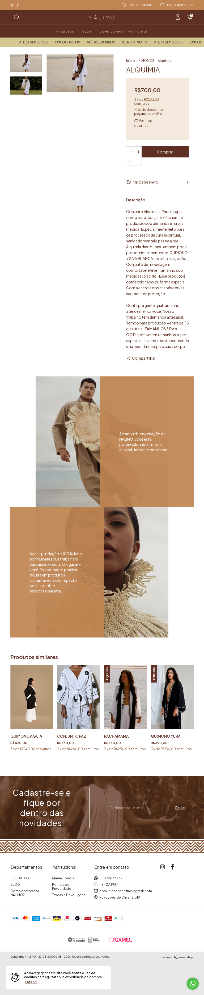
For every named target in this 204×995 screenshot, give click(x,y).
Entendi (31, 982)
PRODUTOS (65, 31)
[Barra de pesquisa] (16, 18)
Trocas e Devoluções (69, 895)
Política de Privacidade (61, 887)
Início (130, 61)
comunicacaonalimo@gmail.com (125, 891)
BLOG (87, 31)
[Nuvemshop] (177, 957)
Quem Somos (63, 878)
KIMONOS (146, 61)
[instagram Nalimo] (12, 5)
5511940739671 (111, 878)
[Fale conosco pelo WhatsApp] (193, 984)
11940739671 (109, 885)
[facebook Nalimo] (17, 5)
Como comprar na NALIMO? (124, 31)
